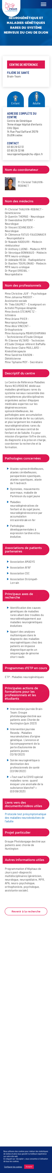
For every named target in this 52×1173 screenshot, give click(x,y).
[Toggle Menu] (48, 4)
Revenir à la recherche (26, 911)
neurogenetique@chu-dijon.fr (25, 154)
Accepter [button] (29, 1167)
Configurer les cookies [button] (13, 1167)
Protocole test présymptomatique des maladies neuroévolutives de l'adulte (25, 817)
